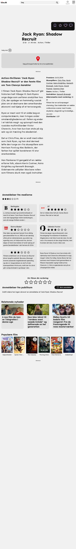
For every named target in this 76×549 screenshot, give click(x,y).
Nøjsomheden (7, 355)
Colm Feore (58, 86)
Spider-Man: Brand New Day (23, 355)
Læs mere (49, 114)
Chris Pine (61, 80)
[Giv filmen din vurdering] (60, 26)
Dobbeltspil (69, 355)
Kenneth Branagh (64, 94)
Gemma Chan (58, 89)
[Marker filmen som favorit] (65, 26)
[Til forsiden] (6, 2)
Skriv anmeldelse (65, 287)
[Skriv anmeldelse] (71, 26)
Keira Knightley (59, 83)
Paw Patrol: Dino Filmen (59, 355)
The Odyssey (32, 355)
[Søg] (57, 2)
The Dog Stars (44, 355)
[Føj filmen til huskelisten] (55, 26)
